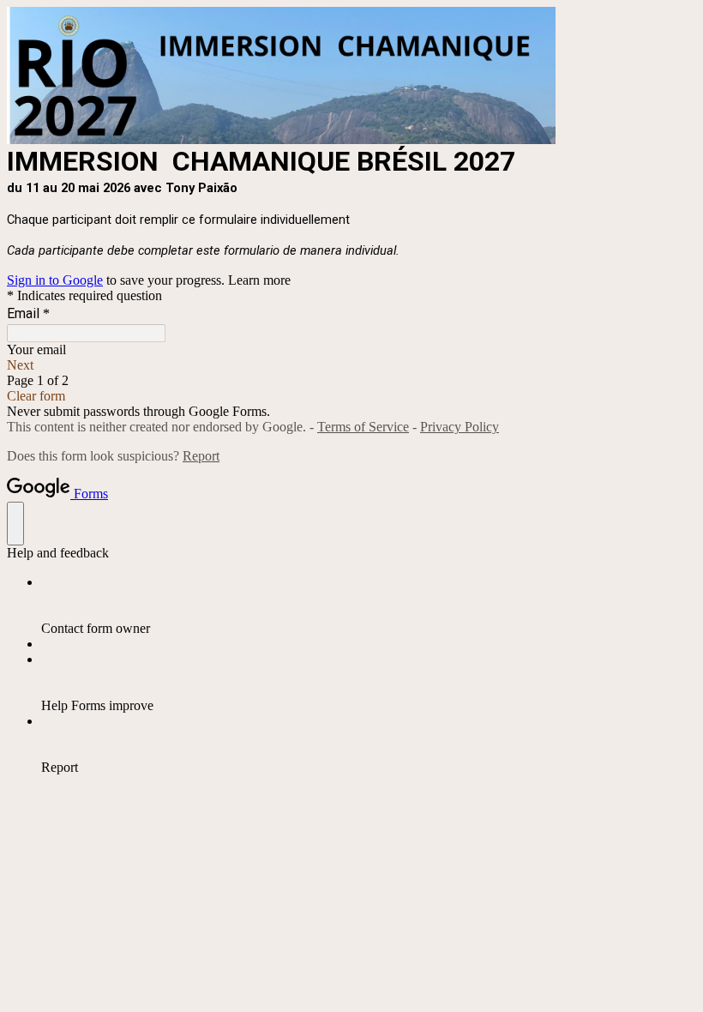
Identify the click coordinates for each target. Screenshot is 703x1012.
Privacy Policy (459, 426)
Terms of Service (363, 426)
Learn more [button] (259, 280)
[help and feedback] (15, 523)
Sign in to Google (55, 280)
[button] (351, 365)
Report (201, 456)
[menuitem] (368, 605)
